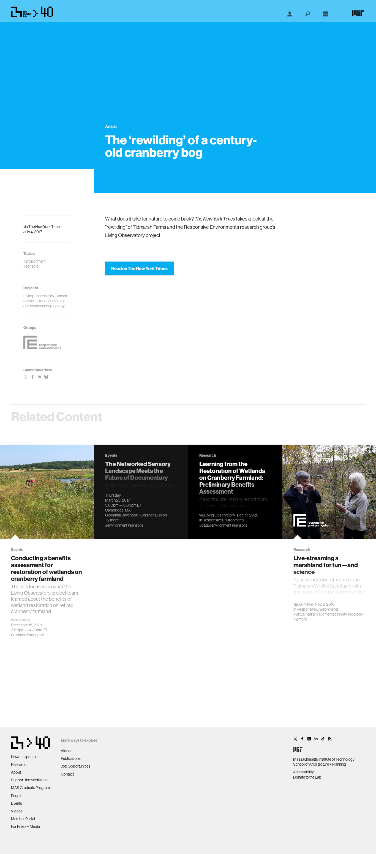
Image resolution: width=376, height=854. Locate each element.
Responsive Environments (223, 520)
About (16, 772)
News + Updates (24, 756)
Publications (71, 758)
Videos (17, 811)
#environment (116, 525)
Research (18, 764)
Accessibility (303, 771)
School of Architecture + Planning (319, 764)
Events (16, 803)
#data (204, 525)
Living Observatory (219, 515)
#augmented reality (331, 614)
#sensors (135, 525)
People (16, 795)
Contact (67, 774)
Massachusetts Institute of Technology (324, 759)
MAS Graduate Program (30, 787)
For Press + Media (25, 826)
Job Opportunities (75, 766)
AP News (305, 604)
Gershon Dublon (153, 515)
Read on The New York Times (139, 268)
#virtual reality (304, 614)
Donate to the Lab (307, 777)
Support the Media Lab (29, 779)
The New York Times (44, 226)
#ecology (355, 614)
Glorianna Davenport (27, 634)
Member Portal (23, 818)
